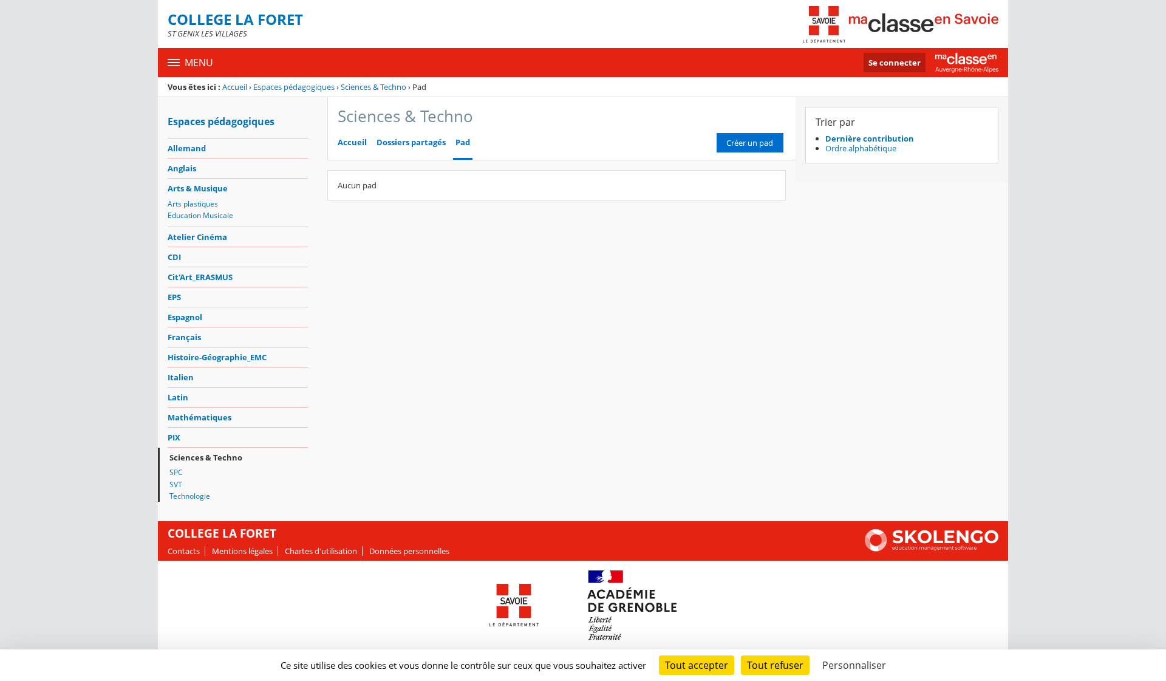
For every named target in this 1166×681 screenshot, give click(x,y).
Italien (181, 377)
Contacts (184, 551)
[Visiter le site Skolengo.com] (931, 548)
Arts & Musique (198, 188)
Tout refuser (775, 665)
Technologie (189, 496)
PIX (174, 437)
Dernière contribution (869, 138)
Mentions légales (242, 551)
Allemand (187, 148)
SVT (175, 484)
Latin (178, 397)
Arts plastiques (193, 204)
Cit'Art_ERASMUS (200, 277)
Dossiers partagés (411, 142)
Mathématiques (199, 417)
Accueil (234, 86)
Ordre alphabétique (860, 148)
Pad (462, 142)
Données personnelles (409, 551)
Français (184, 337)
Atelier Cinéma (197, 236)
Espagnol (185, 317)
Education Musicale (200, 215)
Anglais (182, 168)
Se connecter (894, 62)
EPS (174, 297)
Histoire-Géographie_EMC (217, 357)
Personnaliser (854, 665)
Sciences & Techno (373, 86)
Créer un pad (749, 142)
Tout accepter (696, 665)
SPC (176, 472)
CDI (174, 257)
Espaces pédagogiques (294, 86)
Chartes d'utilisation (321, 551)
